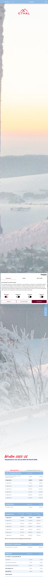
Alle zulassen (39, 301)
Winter (8, 1)
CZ (45, 313)
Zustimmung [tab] (8, 278)
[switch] (18, 297)
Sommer (13, 1)
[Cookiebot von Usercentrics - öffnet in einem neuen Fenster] (41, 275)
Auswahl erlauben (24, 301)
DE (45, 312)
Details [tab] (24, 278)
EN (45, 315)
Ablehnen (9, 301)
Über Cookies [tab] (39, 278)
